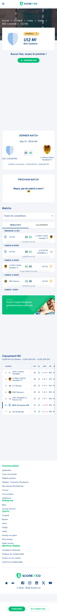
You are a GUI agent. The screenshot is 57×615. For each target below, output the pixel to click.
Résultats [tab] (15, 225)
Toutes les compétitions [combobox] (15, 216)
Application (6, 470)
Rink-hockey (7, 539)
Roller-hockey (8, 543)
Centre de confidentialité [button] (12, 562)
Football (5, 515)
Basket (5, 519)
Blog (4, 505)
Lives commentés (9, 474)
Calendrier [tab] (42, 225)
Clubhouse (6, 498)
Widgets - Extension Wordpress (15, 482)
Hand (4, 523)
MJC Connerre (9, 24)
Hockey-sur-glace (9, 535)
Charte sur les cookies (11, 558)
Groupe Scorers (9, 509)
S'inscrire (17, 609)
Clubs (30, 20)
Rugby (5, 527)
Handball (18, 20)
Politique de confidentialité (13, 554)
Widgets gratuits (9, 478)
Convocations (8, 494)
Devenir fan (30, 60)
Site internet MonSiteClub (12, 486)
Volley (4, 531)
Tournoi (5, 490)
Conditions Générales (11, 550)
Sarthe (41, 20)
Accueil (5, 20)
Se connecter (38, 609)
